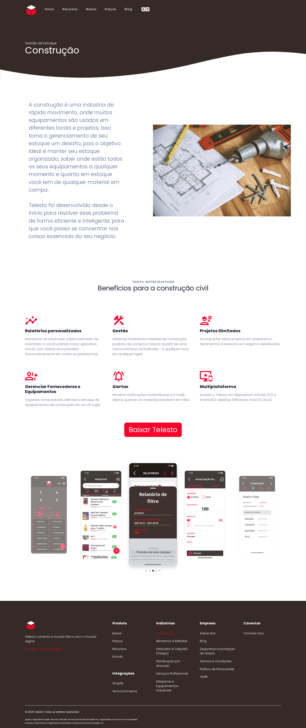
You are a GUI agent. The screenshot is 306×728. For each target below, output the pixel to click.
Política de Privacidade (217, 669)
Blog (128, 9)
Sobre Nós (208, 633)
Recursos (70, 9)
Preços (110, 9)
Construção (165, 633)
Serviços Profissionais (172, 673)
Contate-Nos (254, 633)
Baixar (91, 9)
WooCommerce (124, 691)
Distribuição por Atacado (168, 663)
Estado (117, 657)
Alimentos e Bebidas (172, 641)
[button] (146, 571)
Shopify (117, 683)
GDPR (204, 677)
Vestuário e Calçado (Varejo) (172, 651)
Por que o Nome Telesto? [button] (43, 649)
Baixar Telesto (153, 430)
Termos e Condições (216, 661)
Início (49, 9)
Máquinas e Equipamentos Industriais (167, 685)
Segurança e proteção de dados (217, 651)
